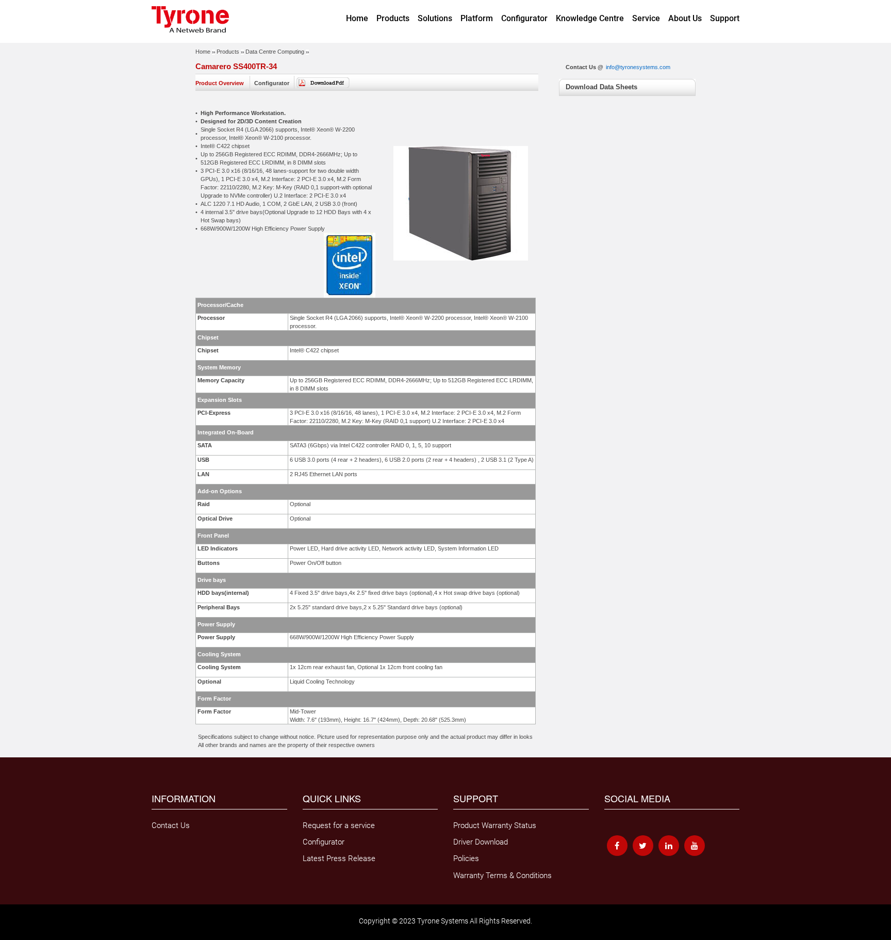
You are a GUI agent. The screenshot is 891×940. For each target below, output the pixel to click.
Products (392, 18)
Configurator (524, 18)
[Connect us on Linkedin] (668, 845)
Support (724, 18)
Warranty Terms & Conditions (502, 875)
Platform (476, 18)
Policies (466, 858)
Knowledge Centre (590, 18)
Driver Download (480, 842)
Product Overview (219, 83)
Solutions (435, 18)
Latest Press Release (339, 858)
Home (357, 18)
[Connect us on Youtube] (694, 845)
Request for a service (339, 825)
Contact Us (171, 825)
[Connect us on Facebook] (617, 845)
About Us (685, 18)
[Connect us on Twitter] (643, 845)
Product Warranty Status (494, 825)
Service (646, 18)
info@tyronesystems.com (638, 67)
